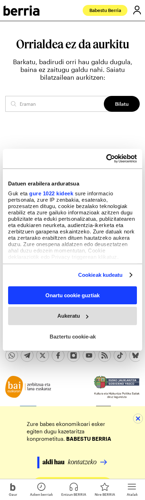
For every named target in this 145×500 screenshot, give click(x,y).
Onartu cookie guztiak (72, 295)
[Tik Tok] (120, 355)
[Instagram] (74, 355)
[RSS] (105, 355)
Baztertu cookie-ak (73, 337)
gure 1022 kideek (51, 193)
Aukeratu (68, 316)
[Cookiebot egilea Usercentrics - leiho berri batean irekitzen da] (106, 158)
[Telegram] (27, 355)
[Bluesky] (135, 355)
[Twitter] (43, 355)
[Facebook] (58, 355)
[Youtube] (89, 355)
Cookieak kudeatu (100, 275)
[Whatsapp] (12, 355)
